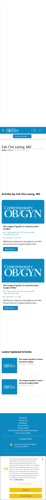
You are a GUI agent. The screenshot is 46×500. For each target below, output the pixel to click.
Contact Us (23, 420)
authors (10, 150)
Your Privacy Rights (23, 433)
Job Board (23, 423)
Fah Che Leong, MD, (27, 232)
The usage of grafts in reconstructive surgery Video (31, 381)
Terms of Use (23, 425)
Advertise (23, 418)
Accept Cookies (25, 496)
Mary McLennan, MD (11, 234)
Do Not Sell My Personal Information (23, 430)
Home (4, 150)
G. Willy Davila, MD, (12, 232)
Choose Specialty (21, 136)
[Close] (42, 459)
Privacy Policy (23, 428)
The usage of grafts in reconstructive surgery (31, 360)
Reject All (25, 490)
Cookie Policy (18, 480)
